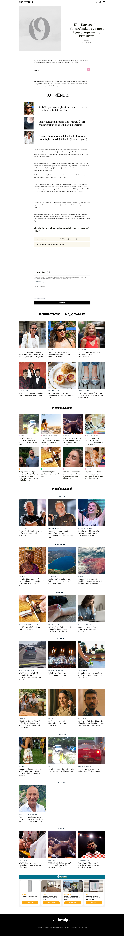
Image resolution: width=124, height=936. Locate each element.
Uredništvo (56, 927)
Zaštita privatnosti (64, 927)
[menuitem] (100, 2)
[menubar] (100, 2)
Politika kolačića (82, 927)
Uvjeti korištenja (47, 927)
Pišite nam (39, 927)
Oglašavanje (74, 927)
